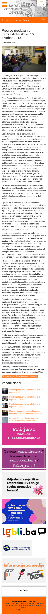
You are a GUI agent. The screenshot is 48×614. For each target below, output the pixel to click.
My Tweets (24, 590)
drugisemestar (9, 376)
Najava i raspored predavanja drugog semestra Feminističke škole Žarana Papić (26, 412)
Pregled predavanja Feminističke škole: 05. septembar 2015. (27, 405)
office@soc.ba (19, 610)
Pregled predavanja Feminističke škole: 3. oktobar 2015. (26, 391)
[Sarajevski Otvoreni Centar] (21, 8)
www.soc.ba (29, 610)
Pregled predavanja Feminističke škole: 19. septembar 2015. (27, 398)
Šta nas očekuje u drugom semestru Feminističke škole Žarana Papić (24, 419)
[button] (5, 391)
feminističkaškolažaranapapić (27, 376)
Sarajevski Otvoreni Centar (16, 20)
